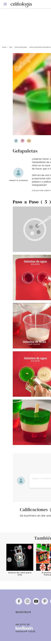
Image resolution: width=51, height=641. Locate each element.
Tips (10, 47)
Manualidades (21, 47)
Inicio (4, 47)
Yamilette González (18, 180)
